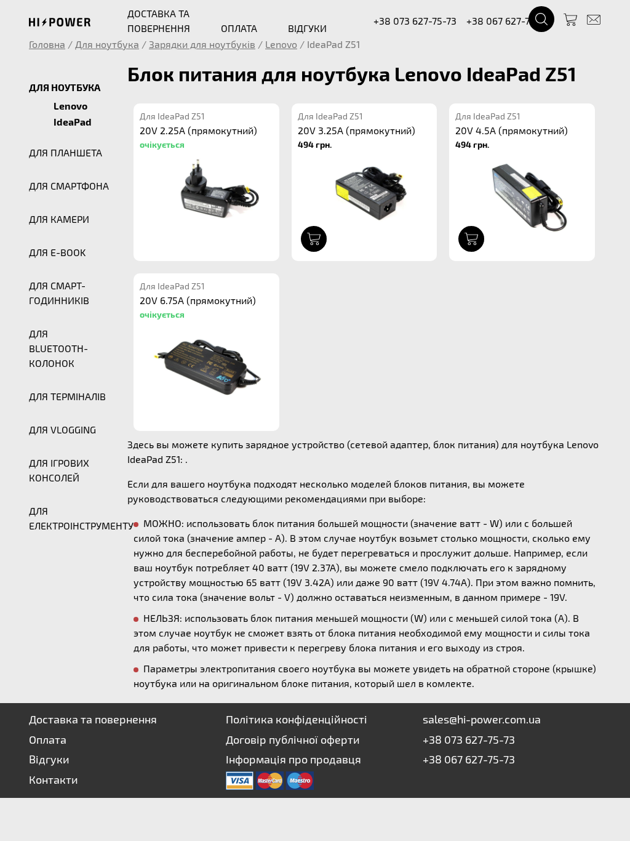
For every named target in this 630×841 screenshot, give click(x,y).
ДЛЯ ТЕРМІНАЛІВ (67, 396)
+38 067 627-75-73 (507, 20)
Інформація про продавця (293, 759)
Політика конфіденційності (296, 719)
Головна (47, 44)
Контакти (53, 779)
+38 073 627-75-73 (415, 20)
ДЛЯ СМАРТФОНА (69, 185)
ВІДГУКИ (307, 28)
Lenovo (281, 44)
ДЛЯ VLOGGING (62, 429)
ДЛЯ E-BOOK (57, 252)
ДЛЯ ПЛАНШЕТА (65, 152)
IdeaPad (73, 122)
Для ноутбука (107, 44)
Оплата (47, 739)
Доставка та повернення (93, 719)
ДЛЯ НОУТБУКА (64, 87)
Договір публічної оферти (293, 739)
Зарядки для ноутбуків (202, 44)
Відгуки (49, 759)
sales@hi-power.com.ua (482, 719)
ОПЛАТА (239, 28)
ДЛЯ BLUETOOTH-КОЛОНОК (58, 348)
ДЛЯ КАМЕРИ (59, 219)
